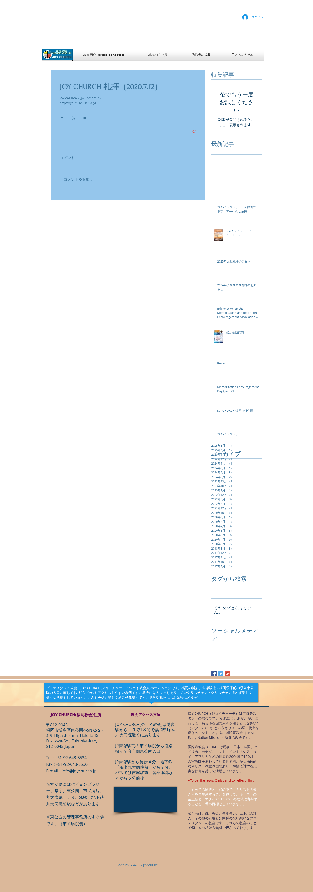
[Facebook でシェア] (62, 117)
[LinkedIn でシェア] (84, 117)
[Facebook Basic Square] (214, 673)
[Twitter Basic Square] (220, 673)
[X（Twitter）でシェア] (73, 117)
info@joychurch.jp (79, 771)
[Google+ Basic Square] (227, 673)
